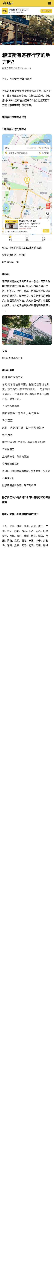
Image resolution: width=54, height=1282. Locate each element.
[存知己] (24, 3)
